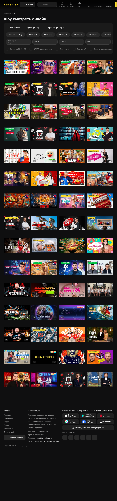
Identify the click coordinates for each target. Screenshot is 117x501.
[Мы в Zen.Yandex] (82, 437)
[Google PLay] (88, 415)
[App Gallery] (105, 415)
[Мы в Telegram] (64, 437)
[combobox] (18, 42)
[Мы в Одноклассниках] (76, 437)
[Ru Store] (88, 421)
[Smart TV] (105, 421)
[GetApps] (70, 421)
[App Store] (70, 415)
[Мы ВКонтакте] (70, 437)
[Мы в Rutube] (88, 437)
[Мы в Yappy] (94, 437)
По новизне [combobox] (14, 28)
